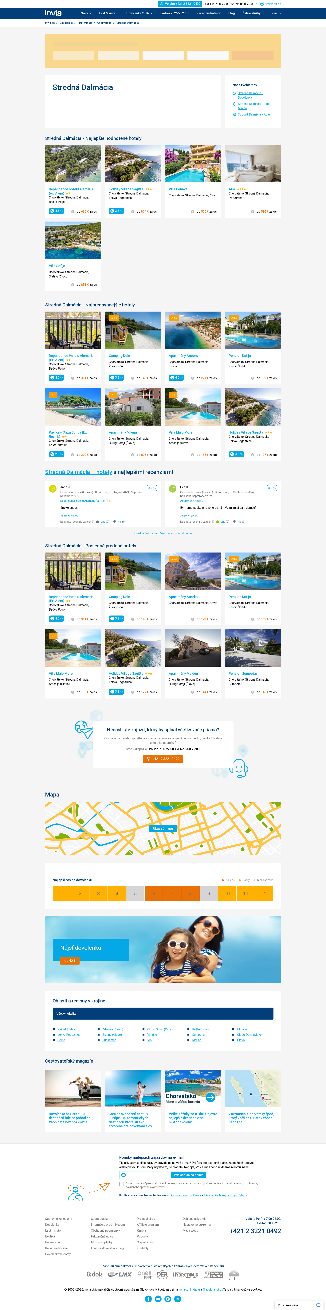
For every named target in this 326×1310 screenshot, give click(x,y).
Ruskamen (109, 1040)
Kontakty (142, 1248)
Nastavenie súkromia (197, 1224)
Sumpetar (198, 1035)
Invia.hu (195, 1289)
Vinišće (152, 1035)
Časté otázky (99, 1219)
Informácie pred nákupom (108, 1224)
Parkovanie (52, 1242)
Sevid (61, 1040)
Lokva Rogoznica (68, 1035)
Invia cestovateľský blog (107, 1248)
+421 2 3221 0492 (255, 1231)
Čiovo (241, 1040)
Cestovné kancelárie (58, 1219)
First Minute (85, 22)
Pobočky (143, 1236)
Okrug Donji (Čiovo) (250, 1035)
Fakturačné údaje (102, 1236)
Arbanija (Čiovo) (112, 1029)
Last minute (53, 1230)
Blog (231, 13)
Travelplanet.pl (212, 1289)
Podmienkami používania (186, 1195)
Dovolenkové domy (58, 1254)
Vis (149, 1040)
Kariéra (141, 1230)
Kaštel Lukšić (201, 1029)
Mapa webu (190, 1230)
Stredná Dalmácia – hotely (78, 472)
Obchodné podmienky (105, 1230)
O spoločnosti (146, 1242)
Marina (196, 1040)
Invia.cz (184, 1289)
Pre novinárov (146, 1219)
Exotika (50, 1236)
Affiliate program (148, 1224)
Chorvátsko (104, 22)
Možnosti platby (101, 1242)
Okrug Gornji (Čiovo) (160, 1029)
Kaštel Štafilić (66, 1029)
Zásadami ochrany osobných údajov (225, 1195)
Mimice (242, 1029)
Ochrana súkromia (194, 1219)
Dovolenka (66, 22)
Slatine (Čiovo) (112, 1035)
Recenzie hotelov (209, 13)
